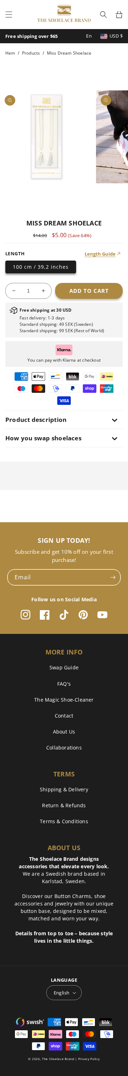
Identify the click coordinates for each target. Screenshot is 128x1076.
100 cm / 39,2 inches (41, 266)
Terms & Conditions (64, 821)
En (89, 36)
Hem (10, 53)
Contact (64, 715)
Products (31, 53)
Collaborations (64, 747)
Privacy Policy (89, 1059)
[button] (9, 14)
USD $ (116, 36)
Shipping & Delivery (64, 789)
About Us (64, 731)
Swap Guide (64, 667)
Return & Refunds (64, 805)
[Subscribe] (113, 577)
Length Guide (100, 254)
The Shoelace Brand (58, 1059)
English (62, 992)
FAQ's (64, 683)
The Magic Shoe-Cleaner (64, 699)
